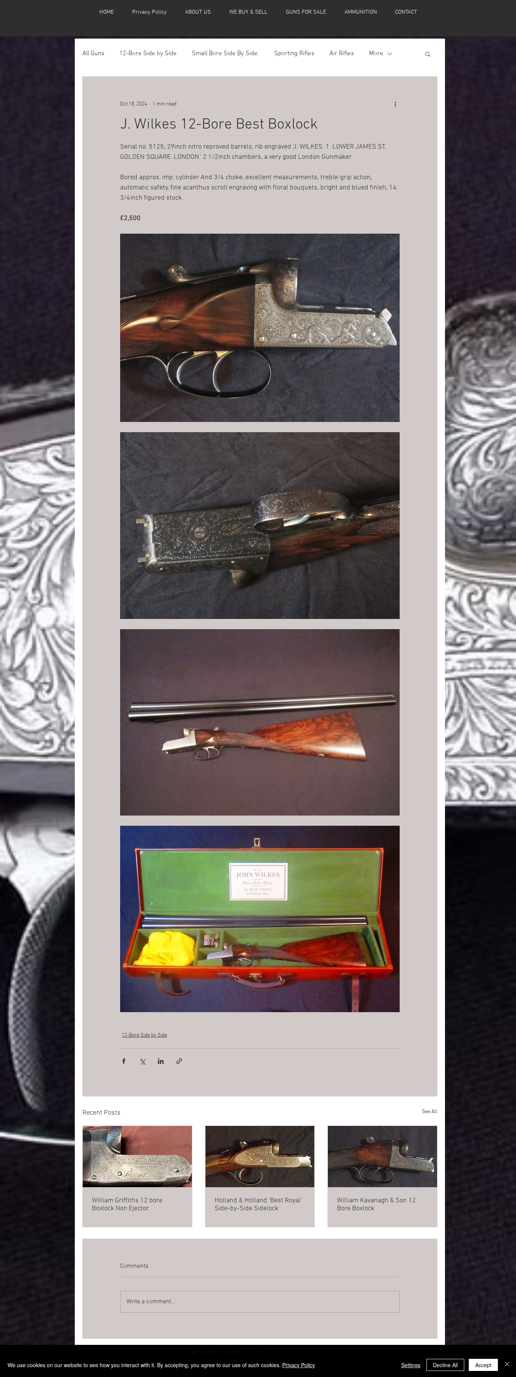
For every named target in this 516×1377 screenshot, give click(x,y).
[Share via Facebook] (123, 1061)
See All (429, 1112)
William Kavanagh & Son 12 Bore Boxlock (376, 1205)
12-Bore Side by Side (148, 53)
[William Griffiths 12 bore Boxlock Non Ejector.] (137, 1156)
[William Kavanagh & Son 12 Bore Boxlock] (382, 1156)
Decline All (445, 1365)
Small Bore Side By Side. (225, 53)
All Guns (93, 53)
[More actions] (395, 104)
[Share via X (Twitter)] (142, 1061)
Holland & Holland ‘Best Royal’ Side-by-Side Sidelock (258, 1205)
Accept (483, 1365)
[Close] (506, 1365)
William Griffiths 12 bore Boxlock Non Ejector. (127, 1205)
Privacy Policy (298, 1365)
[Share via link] (179, 1061)
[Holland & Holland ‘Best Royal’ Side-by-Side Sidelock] (260, 1156)
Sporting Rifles (294, 53)
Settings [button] (410, 1365)
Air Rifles (341, 53)
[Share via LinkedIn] (160, 1061)
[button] (427, 54)
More (376, 53)
